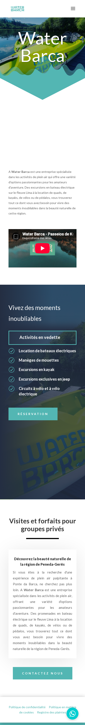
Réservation (33, 414)
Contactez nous (42, 673)
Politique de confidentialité (27, 707)
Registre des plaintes (51, 712)
